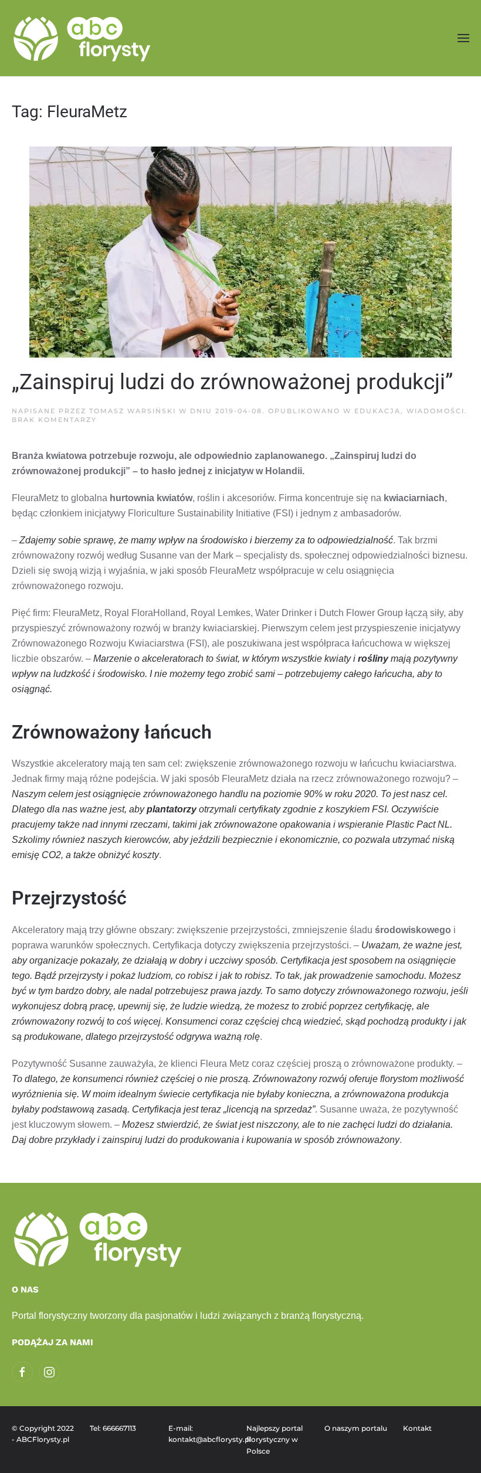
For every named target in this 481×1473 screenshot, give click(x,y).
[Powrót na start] (83, 38)
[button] (463, 38)
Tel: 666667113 (113, 1428)
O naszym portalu (355, 1428)
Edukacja (377, 411)
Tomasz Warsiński (132, 411)
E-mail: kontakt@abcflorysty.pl (201, 1434)
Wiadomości (436, 411)
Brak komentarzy (54, 420)
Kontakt (417, 1428)
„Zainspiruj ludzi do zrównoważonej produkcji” (232, 381)
